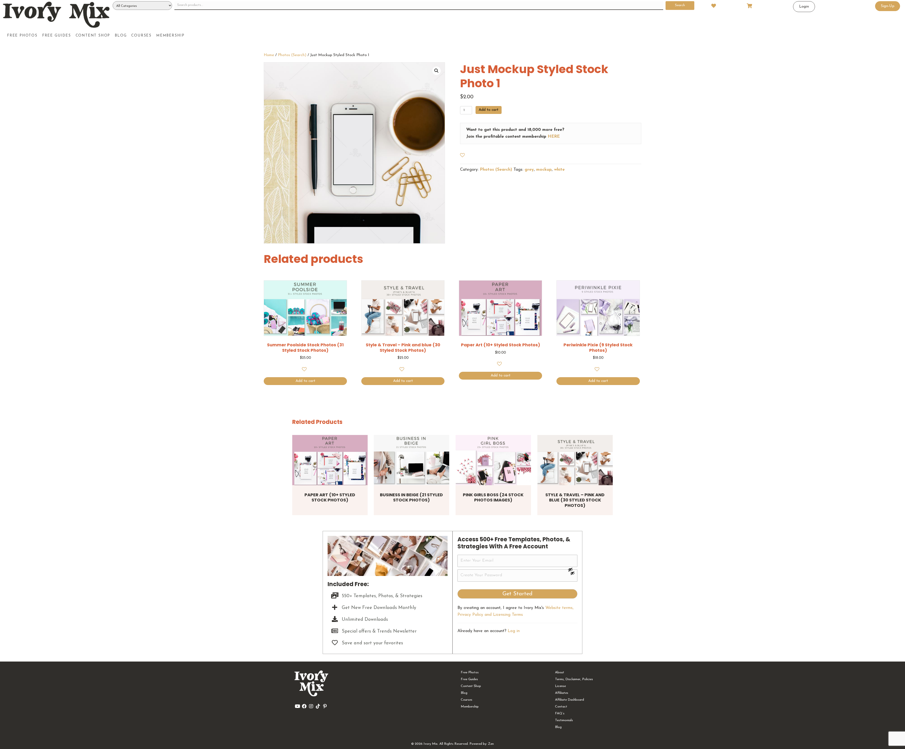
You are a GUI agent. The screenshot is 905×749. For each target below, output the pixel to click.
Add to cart (488, 110)
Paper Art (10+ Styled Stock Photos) (329, 497)
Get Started (517, 594)
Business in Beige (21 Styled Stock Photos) (411, 497)
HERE (554, 137)
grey (529, 170)
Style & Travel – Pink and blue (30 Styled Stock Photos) (575, 500)
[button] (436, 70)
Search (680, 5)
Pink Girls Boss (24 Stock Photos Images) (493, 497)
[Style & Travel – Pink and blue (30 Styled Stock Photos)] (575, 460)
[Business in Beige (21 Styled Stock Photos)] (411, 460)
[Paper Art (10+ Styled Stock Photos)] (330, 460)
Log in (514, 631)
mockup (544, 170)
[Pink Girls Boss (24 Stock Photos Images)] (493, 460)
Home (269, 55)
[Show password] (572, 569)
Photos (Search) (292, 55)
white (559, 170)
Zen (491, 744)
